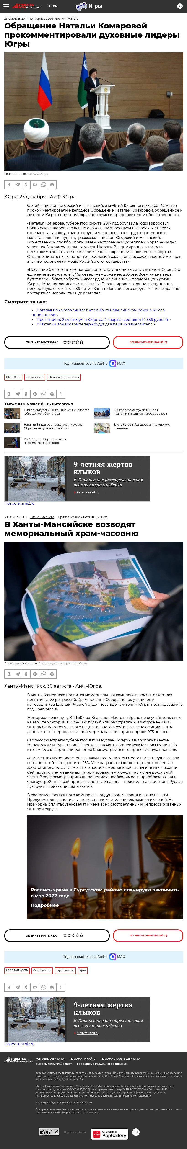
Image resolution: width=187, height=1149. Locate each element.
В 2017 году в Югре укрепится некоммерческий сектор (45, 440)
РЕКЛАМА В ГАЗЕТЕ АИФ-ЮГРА (120, 1058)
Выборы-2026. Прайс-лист (54, 1064)
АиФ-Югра (40, 174)
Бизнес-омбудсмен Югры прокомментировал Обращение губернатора (56, 411)
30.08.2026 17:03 (15, 517)
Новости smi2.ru (19, 503)
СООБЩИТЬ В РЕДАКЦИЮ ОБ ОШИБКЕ (102, 1064)
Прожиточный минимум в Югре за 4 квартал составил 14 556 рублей (102, 320)
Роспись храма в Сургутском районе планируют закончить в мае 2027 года (105, 893)
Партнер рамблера (75, 1132)
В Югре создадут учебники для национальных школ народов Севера (140, 411)
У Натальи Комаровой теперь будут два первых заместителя (95, 324)
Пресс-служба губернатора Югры (62, 663)
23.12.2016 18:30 (14, 18)
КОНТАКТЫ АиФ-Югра (50, 1058)
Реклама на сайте (82, 1058)
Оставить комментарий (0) (148, 342)
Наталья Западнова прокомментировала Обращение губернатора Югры (53, 426)
